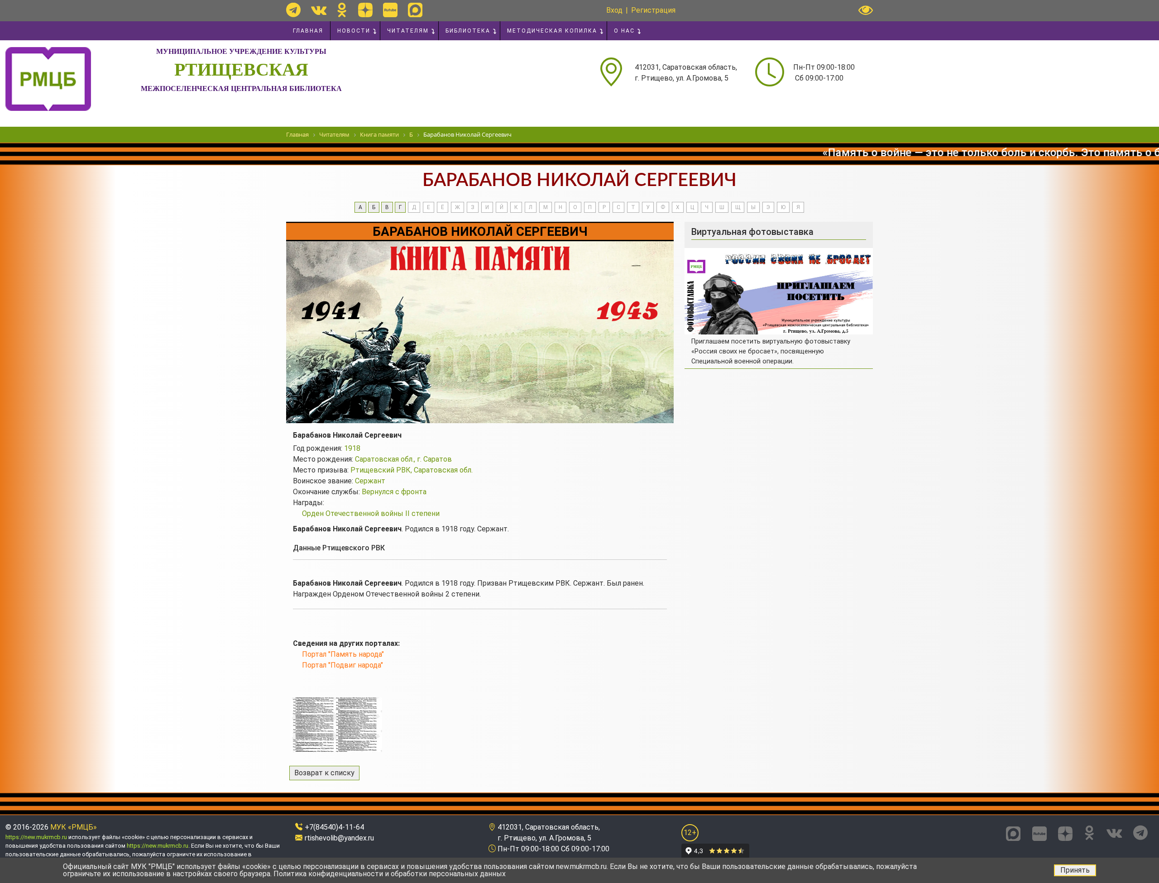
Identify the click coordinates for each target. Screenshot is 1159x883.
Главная (308, 31)
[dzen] (365, 10)
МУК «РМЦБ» (73, 827)
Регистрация (653, 10)
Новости (353, 31)
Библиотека (467, 31)
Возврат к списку (324, 772)
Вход (614, 10)
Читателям (408, 31)
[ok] (342, 10)
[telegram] (293, 10)
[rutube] (390, 10)
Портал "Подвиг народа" (342, 665)
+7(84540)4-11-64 (334, 827)
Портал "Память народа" (343, 654)
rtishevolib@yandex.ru (339, 838)
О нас (624, 31)
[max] (415, 10)
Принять (1075, 870)
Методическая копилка (552, 31)
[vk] (318, 10)
